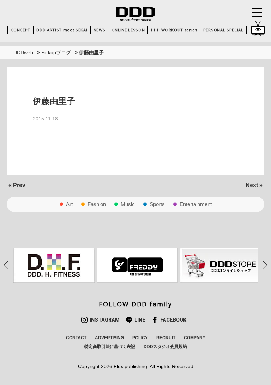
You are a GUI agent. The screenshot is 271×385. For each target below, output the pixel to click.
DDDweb (23, 52)
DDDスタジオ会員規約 (165, 346)
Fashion (97, 204)
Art (69, 204)
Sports (157, 204)
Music (128, 204)
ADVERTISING (109, 337)
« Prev (16, 185)
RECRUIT (165, 337)
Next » (254, 185)
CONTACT (76, 337)
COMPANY (194, 337)
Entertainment (196, 204)
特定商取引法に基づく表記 (109, 346)
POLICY (140, 337)
